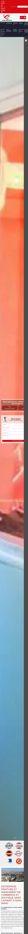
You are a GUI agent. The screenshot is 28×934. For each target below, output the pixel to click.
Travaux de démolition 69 (15, 23)
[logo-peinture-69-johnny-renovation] (7, 17)
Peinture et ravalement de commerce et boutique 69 (3, 32)
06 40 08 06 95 (3, 10)
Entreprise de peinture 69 (21, 31)
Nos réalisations (10, 407)
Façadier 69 (3, 22)
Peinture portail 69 (21, 23)
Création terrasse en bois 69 (15, 30)
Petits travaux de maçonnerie (8, 30)
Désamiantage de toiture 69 (9, 23)
